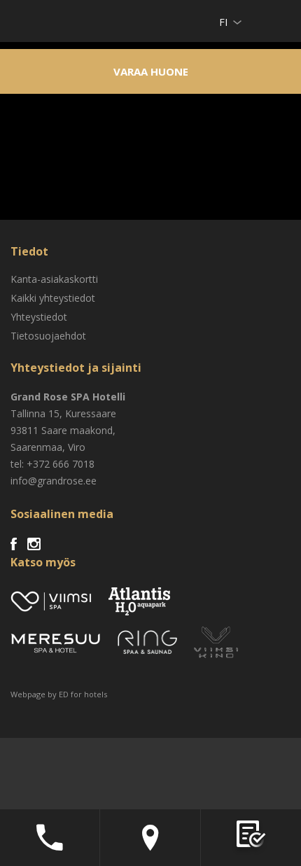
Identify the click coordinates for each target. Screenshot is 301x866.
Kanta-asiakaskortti (54, 279)
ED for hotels (83, 694)
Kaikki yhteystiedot (52, 298)
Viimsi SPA (28, 20)
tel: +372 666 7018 (52, 463)
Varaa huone (150, 71)
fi (223, 22)
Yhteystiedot (38, 316)
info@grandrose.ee (53, 480)
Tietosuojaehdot (48, 335)
